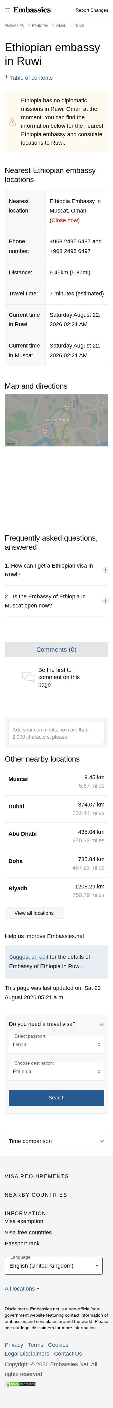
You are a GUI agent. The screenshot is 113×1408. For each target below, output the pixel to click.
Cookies (58, 1345)
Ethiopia (40, 26)
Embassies (14, 26)
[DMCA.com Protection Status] (20, 1383)
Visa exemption (24, 1221)
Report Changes (92, 10)
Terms (35, 1345)
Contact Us (68, 1354)
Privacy (14, 1345)
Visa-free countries (28, 1232)
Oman (61, 26)
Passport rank (22, 1243)
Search (57, 1097)
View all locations (34, 913)
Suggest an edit (28, 957)
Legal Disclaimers (27, 1354)
